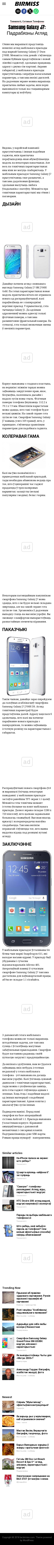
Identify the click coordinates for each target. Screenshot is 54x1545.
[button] (4, 4)
